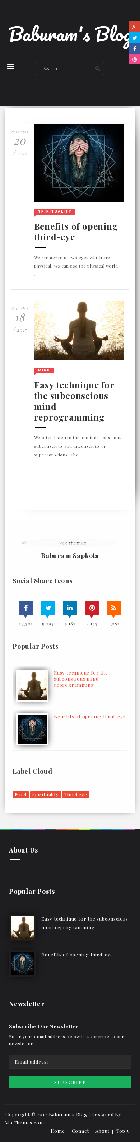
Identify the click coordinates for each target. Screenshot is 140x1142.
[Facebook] (134, 48)
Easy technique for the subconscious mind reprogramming (74, 401)
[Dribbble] (134, 59)
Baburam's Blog (70, 33)
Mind (44, 370)
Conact (80, 1130)
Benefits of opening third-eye (76, 231)
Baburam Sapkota (70, 556)
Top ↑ (122, 1130)
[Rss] (114, 608)
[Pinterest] (92, 608)
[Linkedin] (70, 608)
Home (58, 1130)
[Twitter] (134, 37)
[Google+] (134, 26)
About (102, 1130)
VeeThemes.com (24, 1122)
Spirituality (54, 211)
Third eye (75, 794)
